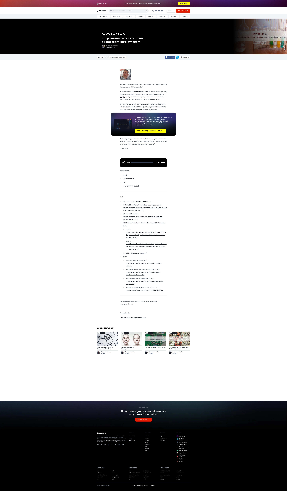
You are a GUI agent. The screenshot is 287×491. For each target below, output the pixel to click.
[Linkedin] (116, 445)
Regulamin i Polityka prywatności (140, 485)
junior (162, 477)
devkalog (178, 479)
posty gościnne (179, 473)
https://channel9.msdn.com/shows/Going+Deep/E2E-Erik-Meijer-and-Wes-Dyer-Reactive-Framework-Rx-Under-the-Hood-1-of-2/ (146, 235)
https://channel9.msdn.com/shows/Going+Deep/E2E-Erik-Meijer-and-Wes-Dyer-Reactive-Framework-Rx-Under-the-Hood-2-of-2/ (146, 246)
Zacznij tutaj (131, 436)
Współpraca (132, 440)
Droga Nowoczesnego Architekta (184, 447)
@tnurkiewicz (154, 100)
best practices (115, 477)
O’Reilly (137, 100)
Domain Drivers (182, 444)
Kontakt (152, 485)
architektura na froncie (134, 473)
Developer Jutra (183, 442)
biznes (162, 479)
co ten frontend (147, 473)
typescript (146, 477)
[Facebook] (159, 10)
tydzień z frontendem (134, 475)
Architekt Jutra (182, 436)
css (129, 479)
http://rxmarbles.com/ (138, 253)
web (113, 479)
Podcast (147, 448)
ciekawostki (99, 477)
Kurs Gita (181, 461)
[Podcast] (119, 445)
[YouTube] (156, 10)
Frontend (147, 440)
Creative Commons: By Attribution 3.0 (133, 317)
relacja (177, 477)
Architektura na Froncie (182, 455)
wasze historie (179, 475)
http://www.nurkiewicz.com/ (141, 201)
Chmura (147, 438)
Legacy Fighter (182, 453)
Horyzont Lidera (183, 450)
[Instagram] (153, 10)
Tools (146, 450)
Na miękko (147, 444)
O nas (130, 438)
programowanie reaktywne (117, 57)
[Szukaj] (111, 11)
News (146, 446)
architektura (100, 473)
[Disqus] (143, 379)
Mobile (146, 442)
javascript (146, 470)
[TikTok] (105, 445)
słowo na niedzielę (165, 470)
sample (113, 473)
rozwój (162, 473)
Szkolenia (171, 11)
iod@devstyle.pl (117, 441)
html (145, 479)
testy (113, 470)
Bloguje (122, 97)
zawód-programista (165, 475)
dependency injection (102, 475)
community (178, 470)
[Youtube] (101, 445)
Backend (100, 57)
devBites (181, 459)
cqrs (98, 479)
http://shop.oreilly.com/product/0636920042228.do (144, 290)
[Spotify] (123, 445)
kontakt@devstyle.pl (110, 440)
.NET (98, 470)
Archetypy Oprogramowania (183, 439)
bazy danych (115, 475)
